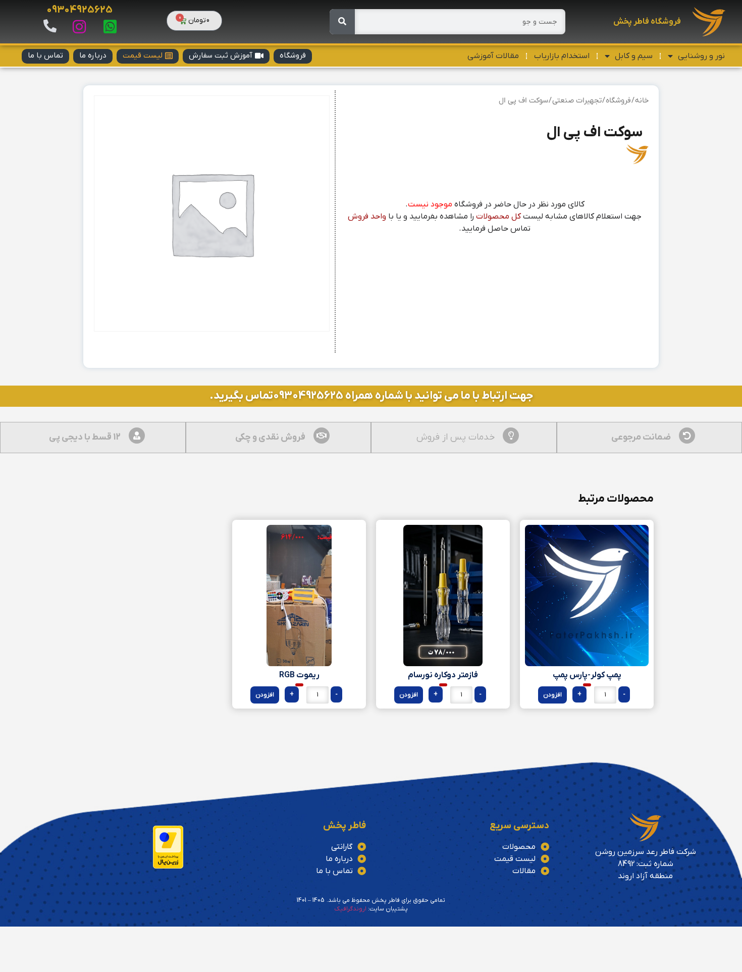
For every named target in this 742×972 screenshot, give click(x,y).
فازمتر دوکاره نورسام (443, 675)
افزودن (552, 695)
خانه (642, 100)
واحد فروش (367, 216)
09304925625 (79, 10)
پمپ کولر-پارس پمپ (587, 675)
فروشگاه (618, 100)
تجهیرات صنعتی (577, 100)
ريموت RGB (299, 675)
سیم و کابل (634, 56)
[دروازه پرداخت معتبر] (168, 866)
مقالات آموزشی (493, 56)
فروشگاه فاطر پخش (647, 22)
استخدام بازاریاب (562, 56)
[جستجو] (342, 21)
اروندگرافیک (350, 909)
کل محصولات (498, 216)
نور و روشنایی (701, 56)
